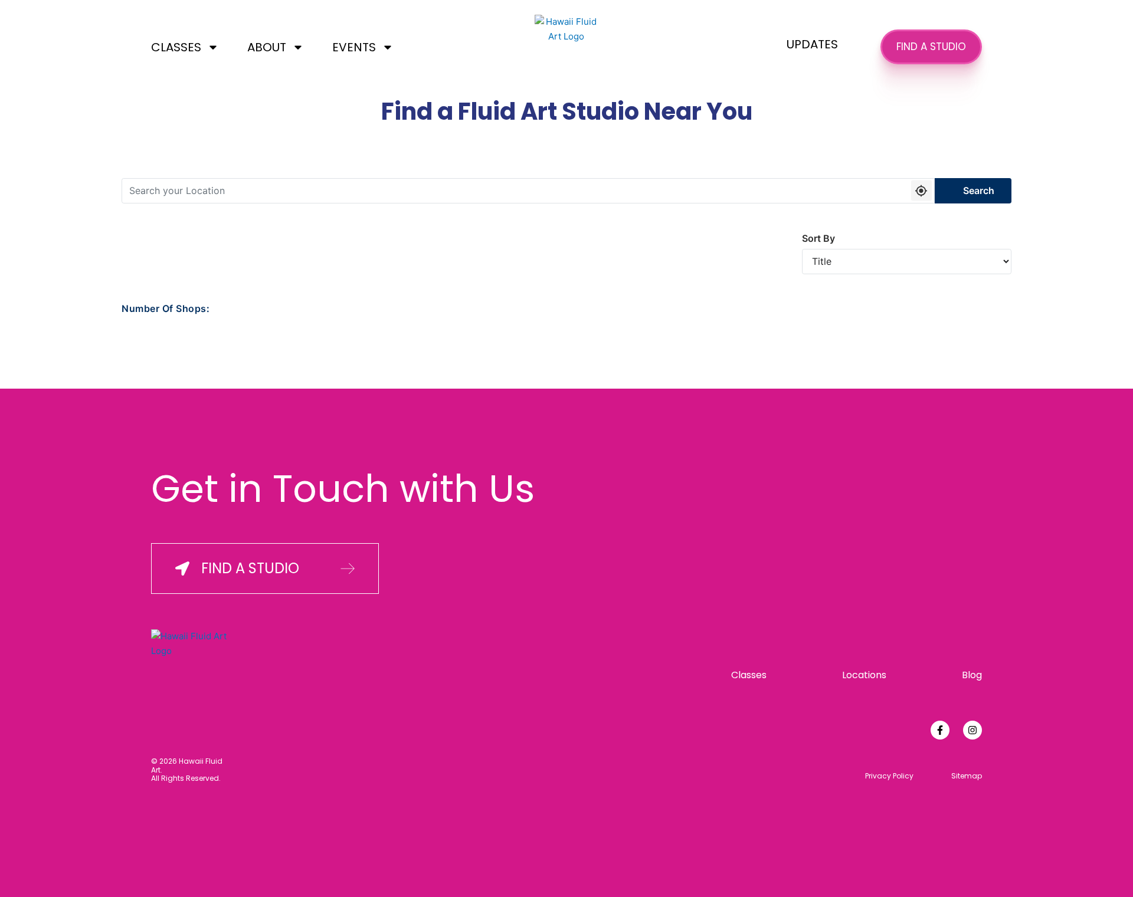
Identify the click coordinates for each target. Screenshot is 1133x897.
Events (354, 47)
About (266, 47)
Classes (176, 47)
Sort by (818, 238)
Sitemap (966, 776)
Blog (972, 675)
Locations (864, 675)
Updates (812, 44)
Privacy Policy (889, 776)
